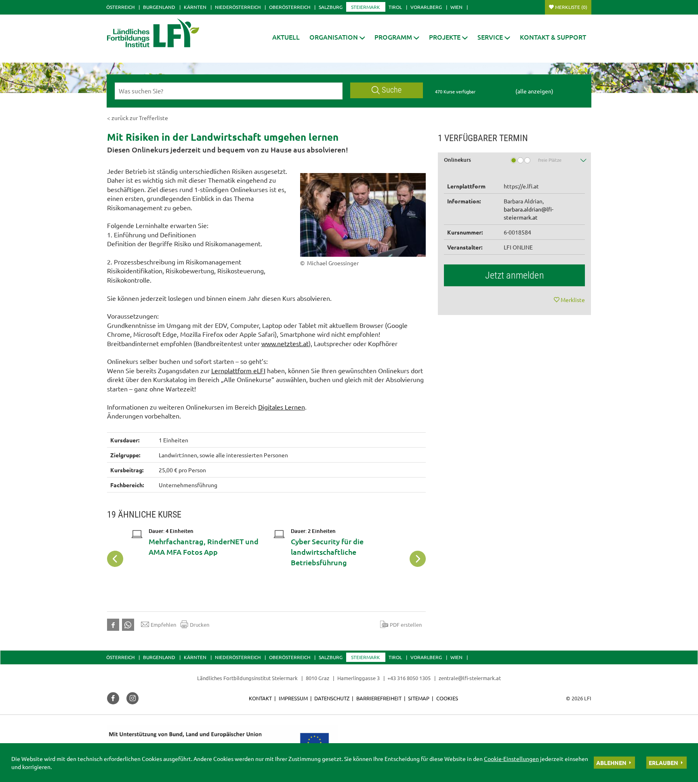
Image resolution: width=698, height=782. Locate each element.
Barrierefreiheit (379, 698)
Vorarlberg (426, 7)
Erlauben (663, 762)
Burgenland (159, 7)
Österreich (120, 7)
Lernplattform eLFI (238, 370)
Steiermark (365, 7)
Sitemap (418, 698)
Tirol (395, 7)
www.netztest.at (285, 343)
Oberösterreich (289, 7)
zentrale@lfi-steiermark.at (470, 677)
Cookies (447, 698)
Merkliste (571, 7)
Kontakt (260, 698)
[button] (337, 37)
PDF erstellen (406, 624)
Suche (392, 90)
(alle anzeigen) (534, 91)
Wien (456, 7)
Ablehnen (611, 762)
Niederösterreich (238, 7)
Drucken (199, 624)
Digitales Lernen (281, 407)
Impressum (293, 698)
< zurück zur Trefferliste (137, 117)
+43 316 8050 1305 (409, 677)
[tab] (514, 162)
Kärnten (195, 7)
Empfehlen (163, 624)
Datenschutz (331, 698)
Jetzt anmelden (514, 275)
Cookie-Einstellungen (511, 758)
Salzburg (331, 7)
